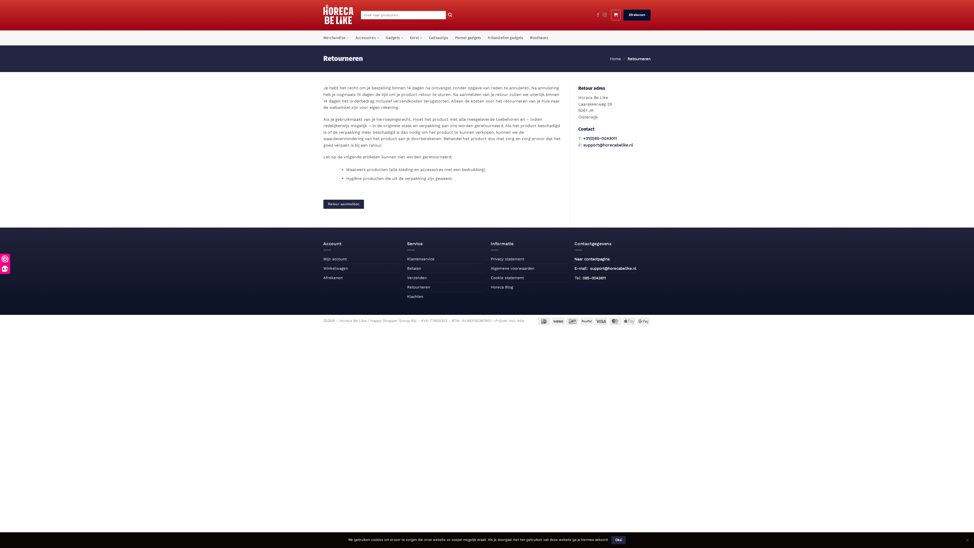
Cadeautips (438, 38)
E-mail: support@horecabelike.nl (605, 268)
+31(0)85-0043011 (600, 138)
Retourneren (418, 287)
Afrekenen (333, 278)
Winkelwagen (335, 268)
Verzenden (417, 278)
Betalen (414, 268)
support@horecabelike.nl (608, 145)
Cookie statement (507, 278)
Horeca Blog (502, 287)
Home (615, 59)
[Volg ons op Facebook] (598, 15)
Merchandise (334, 38)
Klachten (415, 296)
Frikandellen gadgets (506, 38)
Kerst (414, 38)
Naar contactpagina (592, 259)
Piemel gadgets (468, 38)
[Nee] (967, 542)
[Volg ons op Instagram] (605, 15)
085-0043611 (594, 278)
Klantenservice (420, 259)
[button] (615, 15)
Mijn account (335, 259)
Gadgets (393, 38)
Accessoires (366, 38)
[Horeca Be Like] (338, 14)
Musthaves (539, 38)
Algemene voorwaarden (512, 268)
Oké (618, 540)
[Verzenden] (450, 15)
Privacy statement (507, 259)
